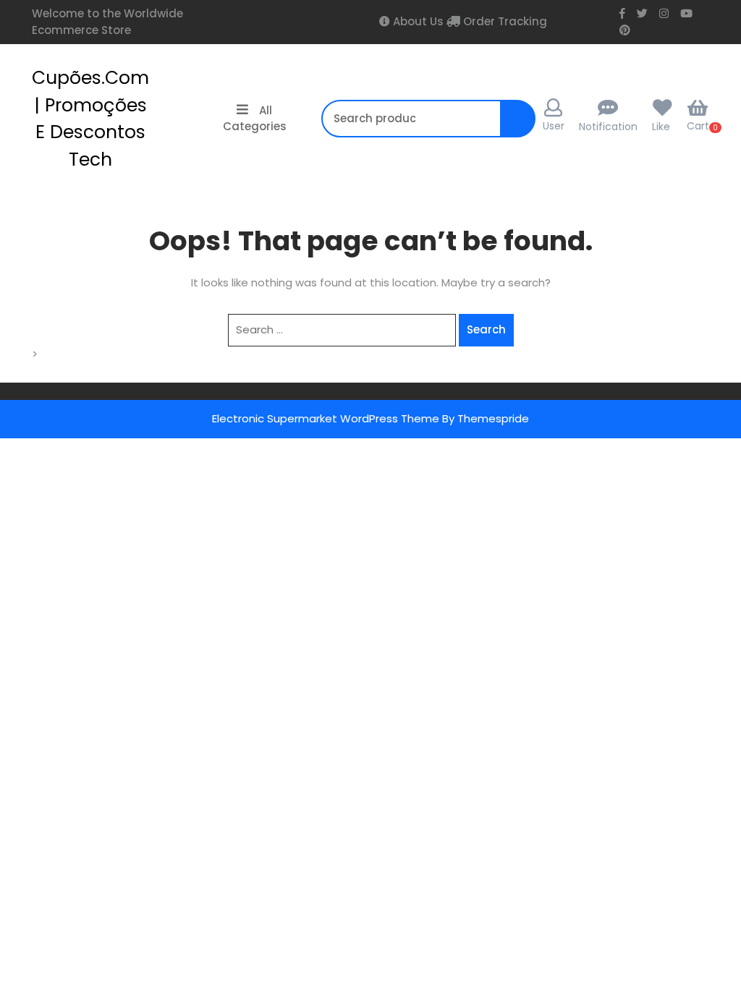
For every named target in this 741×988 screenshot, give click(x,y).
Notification (608, 126)
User (553, 126)
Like (661, 126)
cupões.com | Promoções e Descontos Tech (90, 118)
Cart (698, 126)
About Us (417, 21)
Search (521, 126)
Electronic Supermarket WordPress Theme (325, 418)
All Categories (255, 119)
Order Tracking (503, 21)
